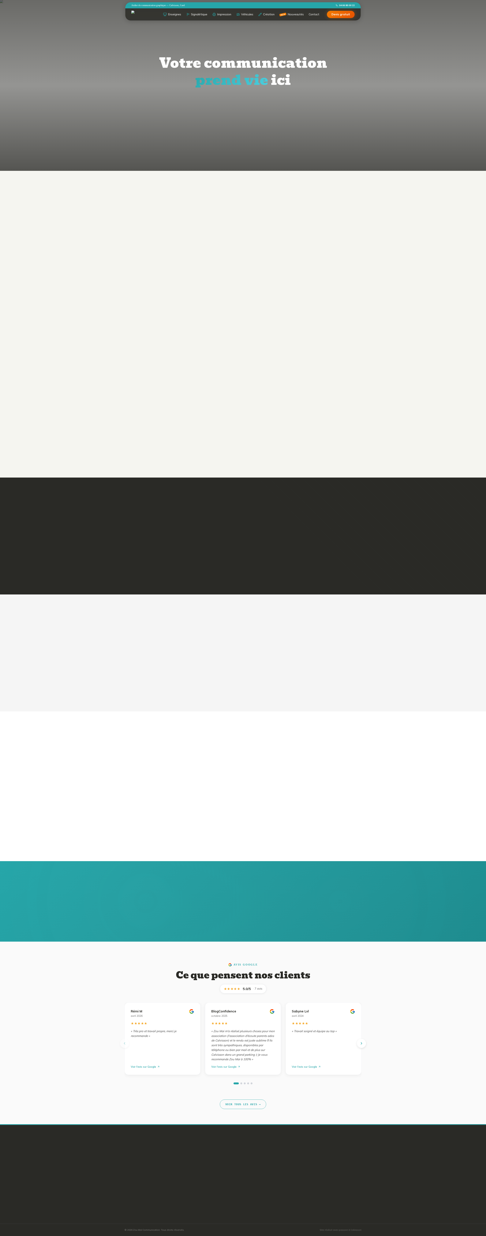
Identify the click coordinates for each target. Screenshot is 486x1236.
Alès (275, 1158)
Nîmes (276, 1151)
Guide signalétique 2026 (238, 1179)
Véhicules (247, 14)
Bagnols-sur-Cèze (283, 1165)
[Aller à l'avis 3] (245, 1083)
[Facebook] (128, 1182)
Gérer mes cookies (234, 1213)
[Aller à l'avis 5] (251, 1083)
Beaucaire (278, 1172)
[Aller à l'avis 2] (241, 1083)
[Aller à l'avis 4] (248, 1083)
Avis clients (230, 1165)
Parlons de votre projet (280, 831)
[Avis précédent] (124, 1043)
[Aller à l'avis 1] (236, 1083)
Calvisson (278, 1186)
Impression (224, 14)
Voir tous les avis (243, 1104)
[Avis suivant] (361, 1043)
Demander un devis (215, 127)
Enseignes (174, 14)
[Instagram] (138, 1182)
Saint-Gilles (279, 1179)
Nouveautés (292, 14)
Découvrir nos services (267, 127)
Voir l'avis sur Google (143, 1066)
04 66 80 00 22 (347, 5)
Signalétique (199, 14)
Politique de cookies (235, 1206)
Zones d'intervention (235, 1158)
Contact (314, 14)
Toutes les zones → (284, 1192)
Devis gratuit (340, 14)
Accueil (227, 1151)
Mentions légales (233, 1199)
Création (269, 14)
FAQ (225, 1172)
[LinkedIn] (148, 1182)
